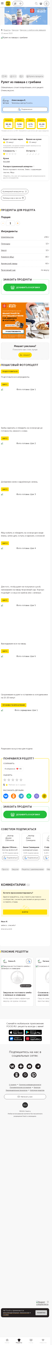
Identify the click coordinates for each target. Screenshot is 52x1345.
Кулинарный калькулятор (13, 191)
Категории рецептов (37, 1092)
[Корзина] (41, 3)
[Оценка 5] (21, 779)
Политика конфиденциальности (30, 1086)
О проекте (12, 1086)
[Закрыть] (48, 1302)
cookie (6, 1315)
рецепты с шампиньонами (33, 871)
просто (5, 871)
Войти (25, 914)
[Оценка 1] (5, 779)
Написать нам (26, 1099)
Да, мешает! (25, 355)
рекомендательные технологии (16, 1313)
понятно (41, 1313)
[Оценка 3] (13, 779)
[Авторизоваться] (46, 3)
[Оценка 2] (9, 779)
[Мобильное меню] (2, 3)
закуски (15, 871)
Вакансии (37, 1089)
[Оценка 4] (17, 779)
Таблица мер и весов (12, 198)
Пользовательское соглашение (20, 1089)
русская (6, 161)
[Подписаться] (28, 963)
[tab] (7, 1341)
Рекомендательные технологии (17, 1092)
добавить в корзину (28, 287)
